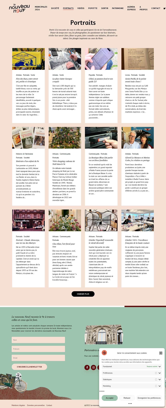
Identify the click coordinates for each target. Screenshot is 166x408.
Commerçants (65, 154)
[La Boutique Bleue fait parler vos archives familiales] (101, 138)
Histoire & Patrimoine (24, 154)
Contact (49, 405)
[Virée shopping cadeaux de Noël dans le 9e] (65, 138)
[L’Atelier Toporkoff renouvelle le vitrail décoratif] (101, 220)
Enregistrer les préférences (149, 398)
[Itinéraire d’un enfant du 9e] (28, 138)
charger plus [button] (83, 294)
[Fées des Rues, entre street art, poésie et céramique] (28, 59)
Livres (127, 75)
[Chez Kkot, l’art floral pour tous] (65, 220)
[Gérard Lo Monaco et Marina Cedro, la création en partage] (137, 138)
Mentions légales (18, 405)
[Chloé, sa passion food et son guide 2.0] (101, 59)
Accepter (109, 398)
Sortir (33, 75)
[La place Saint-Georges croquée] (65, 59)
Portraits (26, 75)
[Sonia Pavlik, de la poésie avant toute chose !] (137, 59)
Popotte (92, 75)
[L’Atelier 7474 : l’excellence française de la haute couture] (137, 220)
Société (142, 75)
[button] (161, 353)
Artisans (55, 154)
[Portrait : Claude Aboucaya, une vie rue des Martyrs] (28, 220)
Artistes (19, 75)
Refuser (127, 398)
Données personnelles (36, 405)
